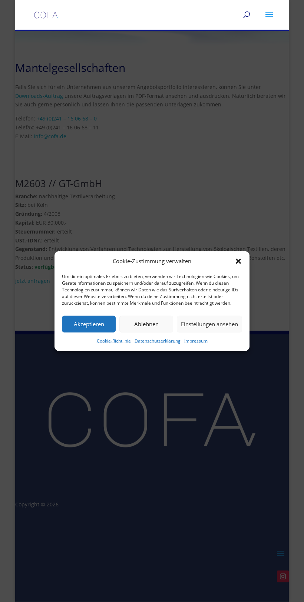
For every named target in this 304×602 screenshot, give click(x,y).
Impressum (196, 341)
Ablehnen (146, 324)
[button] (238, 261)
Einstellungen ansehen (209, 324)
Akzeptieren (89, 324)
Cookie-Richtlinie (114, 341)
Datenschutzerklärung (158, 341)
